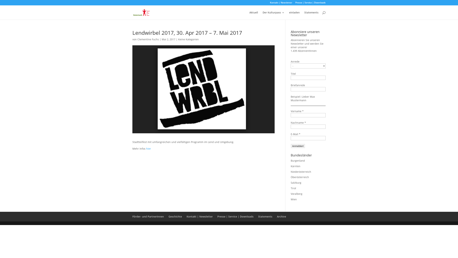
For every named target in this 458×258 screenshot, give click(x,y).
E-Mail (295, 134)
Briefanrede (298, 85)
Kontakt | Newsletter (281, 3)
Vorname (297, 111)
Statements (311, 12)
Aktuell (253, 12)
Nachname (298, 122)
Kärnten (295, 166)
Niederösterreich (301, 171)
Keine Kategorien (188, 39)
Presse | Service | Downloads (310, 3)
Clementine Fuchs (148, 39)
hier (148, 148)
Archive (281, 216)
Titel (293, 73)
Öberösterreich (300, 177)
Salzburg (296, 182)
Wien (294, 199)
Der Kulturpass (272, 12)
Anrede (295, 61)
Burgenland (298, 160)
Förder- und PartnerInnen (148, 216)
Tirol (293, 188)
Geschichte (175, 216)
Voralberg (296, 193)
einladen (294, 12)
